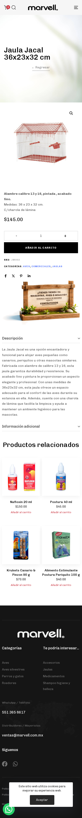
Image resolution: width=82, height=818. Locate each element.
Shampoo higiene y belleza (56, 686)
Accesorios (51, 662)
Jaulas (57, 266)
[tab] (41, 338)
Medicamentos (54, 676)
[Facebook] (5, 276)
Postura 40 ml (61, 502)
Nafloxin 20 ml (21, 502)
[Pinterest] (21, 276)
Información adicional (21, 426)
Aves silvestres (13, 669)
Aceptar (42, 800)
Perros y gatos (13, 676)
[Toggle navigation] (65, 7)
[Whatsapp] (15, 764)
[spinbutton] (41, 236)
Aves (26, 266)
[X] (13, 276)
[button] (13, 7)
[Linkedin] (29, 276)
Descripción (12, 338)
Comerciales (41, 266)
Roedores (9, 683)
